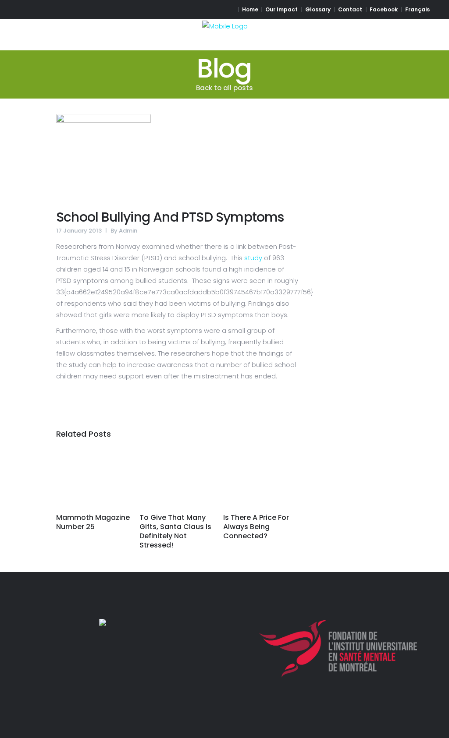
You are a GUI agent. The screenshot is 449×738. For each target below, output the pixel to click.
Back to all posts (224, 87)
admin (128, 230)
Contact (350, 9)
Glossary (318, 9)
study (253, 257)
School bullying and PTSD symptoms (170, 217)
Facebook (384, 9)
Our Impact (281, 9)
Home (250, 9)
